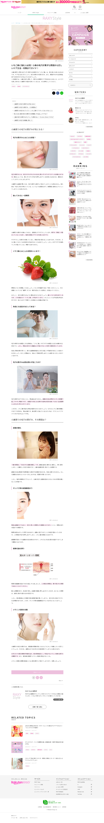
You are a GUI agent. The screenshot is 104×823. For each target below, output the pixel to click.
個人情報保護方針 (47, 807)
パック (46, 749)
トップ (19, 12)
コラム (70, 76)
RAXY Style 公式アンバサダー (77, 139)
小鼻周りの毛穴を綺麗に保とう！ (23, 120)
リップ (89, 145)
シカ (50, 749)
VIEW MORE (89, 127)
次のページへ (37, 672)
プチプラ (73, 151)
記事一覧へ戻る (37, 707)
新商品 (32, 733)
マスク (37, 733)
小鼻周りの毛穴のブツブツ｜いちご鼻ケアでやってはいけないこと (33, 110)
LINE (79, 789)
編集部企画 (40, 749)
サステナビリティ (34, 817)
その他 (70, 79)
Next (60, 680)
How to (13, 86)
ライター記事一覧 (58, 699)
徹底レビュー (78, 142)
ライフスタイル (26, 86)
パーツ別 (81, 151)
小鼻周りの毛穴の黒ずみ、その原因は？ (25, 107)
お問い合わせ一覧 (23, 817)
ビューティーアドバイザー (40, 791)
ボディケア (72, 66)
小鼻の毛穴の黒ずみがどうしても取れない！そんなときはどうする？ (34, 117)
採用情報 (64, 807)
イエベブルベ (85, 148)
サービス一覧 (14, 817)
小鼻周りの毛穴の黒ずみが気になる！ (25, 104)
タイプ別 (86, 156)
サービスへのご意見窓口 (62, 789)
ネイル (70, 72)
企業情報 (40, 807)
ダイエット (72, 154)
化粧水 (88, 151)
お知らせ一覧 (59, 782)
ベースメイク (72, 59)
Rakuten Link (81, 791)
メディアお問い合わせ (61, 784)
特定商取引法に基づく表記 (62, 794)
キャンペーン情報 (52, 12)
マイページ (37, 787)
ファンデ (89, 154)
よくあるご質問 (84, 12)
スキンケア (18, 84)
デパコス (81, 154)
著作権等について (57, 807)
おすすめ (33, 749)
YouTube (80, 794)
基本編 (19, 86)
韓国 (27, 733)
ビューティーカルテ (39, 789)
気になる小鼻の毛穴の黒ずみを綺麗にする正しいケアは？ (31, 114)
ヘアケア (71, 69)
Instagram (80, 787)
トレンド (82, 145)
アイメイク (72, 62)
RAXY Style (36, 12)
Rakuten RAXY (18, 7)
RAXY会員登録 (81, 782)
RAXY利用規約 (59, 791)
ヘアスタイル (76, 148)
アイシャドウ (73, 145)
